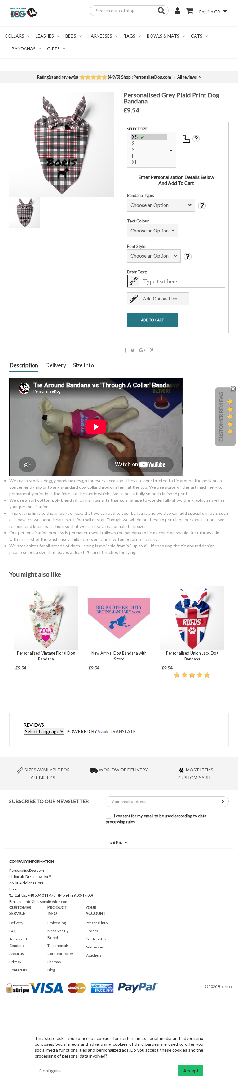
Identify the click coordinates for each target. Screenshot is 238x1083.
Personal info (97, 923)
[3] (93, 78)
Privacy (15, 961)
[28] (149, 137)
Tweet (132, 350)
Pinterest (151, 350)
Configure (50, 1070)
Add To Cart (152, 320)
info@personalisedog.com (46, 901)
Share (125, 350)
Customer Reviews (221, 417)
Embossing (56, 923)
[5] (104, 78)
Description (23, 365)
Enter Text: (137, 271)
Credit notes (96, 939)
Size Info (83, 365)
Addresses (95, 947)
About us (16, 953)
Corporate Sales (60, 953)
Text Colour (138, 220)
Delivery (55, 365)
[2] (87, 78)
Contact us (18, 969)
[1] (82, 78)
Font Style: (136, 246)
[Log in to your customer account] (177, 11)
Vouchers (94, 955)
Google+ (142, 350)
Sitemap (54, 961)
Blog (51, 969)
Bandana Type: (140, 195)
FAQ (13, 931)
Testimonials (58, 945)
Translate (122, 731)
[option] (46, 628)
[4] (98, 78)
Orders (92, 931)
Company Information (31, 861)
